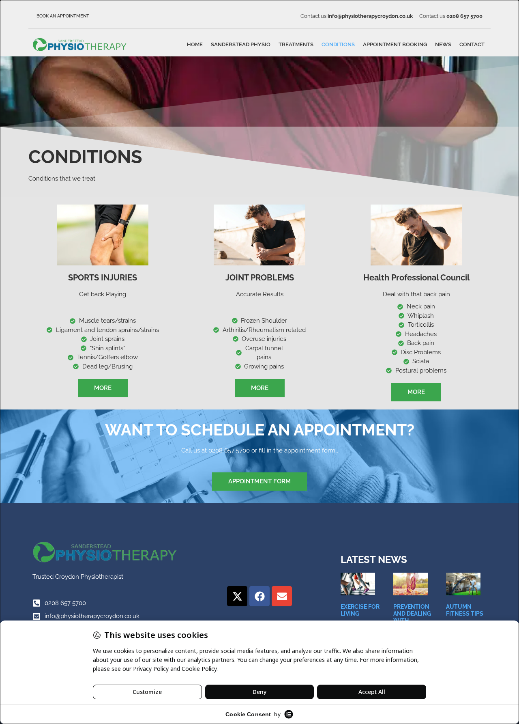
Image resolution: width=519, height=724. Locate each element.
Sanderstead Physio (240, 44)
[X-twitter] (237, 596)
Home (195, 44)
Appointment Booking (395, 44)
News (443, 44)
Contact (472, 44)
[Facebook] (259, 596)
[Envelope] (282, 596)
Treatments (296, 44)
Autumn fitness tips (464, 610)
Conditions (338, 44)
